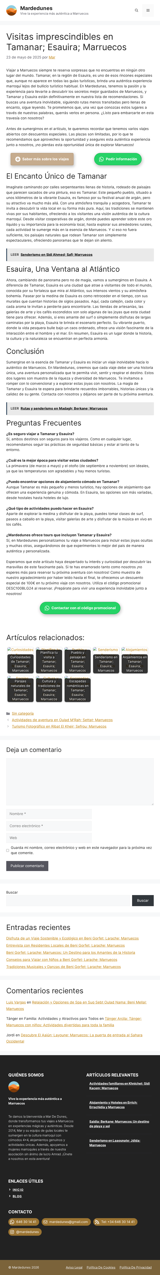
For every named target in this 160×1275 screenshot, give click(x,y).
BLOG (17, 1196)
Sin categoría (23, 713)
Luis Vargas (16, 1002)
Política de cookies (101, 1267)
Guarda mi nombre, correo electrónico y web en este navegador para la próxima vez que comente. (81, 850)
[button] (136, 10)
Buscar (12, 892)
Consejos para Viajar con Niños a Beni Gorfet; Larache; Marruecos (61, 960)
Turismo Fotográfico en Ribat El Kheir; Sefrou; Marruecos (59, 726)
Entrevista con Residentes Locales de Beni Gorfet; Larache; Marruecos (65, 945)
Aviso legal (74, 1267)
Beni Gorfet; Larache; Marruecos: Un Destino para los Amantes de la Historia (70, 952)
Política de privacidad (136, 1267)
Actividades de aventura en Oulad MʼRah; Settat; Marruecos (62, 720)
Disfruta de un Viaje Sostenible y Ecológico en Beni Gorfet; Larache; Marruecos (72, 938)
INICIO (18, 1189)
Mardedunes (36, 8)
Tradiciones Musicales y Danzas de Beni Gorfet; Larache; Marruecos (63, 967)
